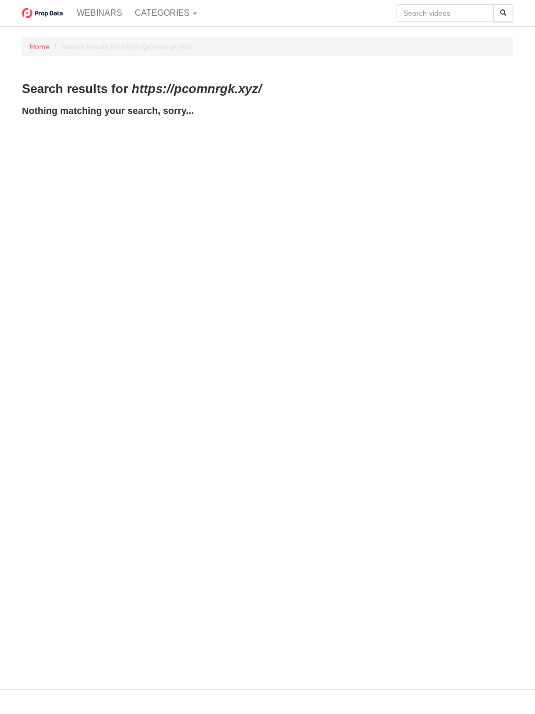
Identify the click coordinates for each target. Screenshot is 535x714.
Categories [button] (163, 12)
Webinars (99, 12)
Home (40, 46)
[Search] (503, 13)
